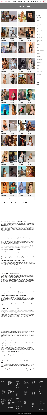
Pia (2, 85)
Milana (28, 100)
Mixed (25, 385)
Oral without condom (11, 385)
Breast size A (33, 392)
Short (40, 382)
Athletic (17, 388)
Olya (11, 193)
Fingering (2, 402)
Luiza (20, 147)
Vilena (20, 131)
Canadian (25, 395)
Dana (2, 54)
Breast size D (33, 395)
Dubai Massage (41, 409)
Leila (2, 116)
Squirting (9, 393)
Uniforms (9, 399)
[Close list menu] (36, 15)
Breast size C (33, 394)
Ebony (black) (26, 382)
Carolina (20, 85)
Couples (2, 389)
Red (39, 391)
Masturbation (10, 383)
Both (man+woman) (19, 406)
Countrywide (41, 395)
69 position (2, 382)
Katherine (29, 85)
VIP (24, 1)
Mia (10, 23)
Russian (33, 383)
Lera (11, 69)
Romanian (33, 382)
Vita (28, 54)
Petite (17, 392)
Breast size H (33, 400)
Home (5, 1)
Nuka (11, 131)
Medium (40, 383)
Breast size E (33, 396)
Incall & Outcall (10, 405)
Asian (24, 381)
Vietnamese (33, 389)
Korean (25, 403)
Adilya (20, 69)
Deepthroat (2, 394)
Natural (17, 385)
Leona (28, 116)
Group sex (2, 409)
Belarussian (25, 392)
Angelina (20, 38)
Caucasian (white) (26, 383)
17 (9, 198)
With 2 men (10, 400)
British (25, 394)
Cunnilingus (2, 393)
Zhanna (11, 85)
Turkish (33, 385)
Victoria (28, 178)
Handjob (9, 381)
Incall (9, 403)
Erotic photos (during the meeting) (4, 401)
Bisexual (17, 381)
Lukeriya (3, 147)
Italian (25, 401)
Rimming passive (10, 389)
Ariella (20, 54)
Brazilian (25, 393)
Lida (2, 131)
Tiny (16, 396)
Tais (28, 147)
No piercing (17, 399)
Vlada (28, 193)
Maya (2, 178)
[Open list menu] (36, 80)
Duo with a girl (3, 398)
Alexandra (12, 147)
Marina (11, 162)
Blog (40, 1)
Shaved (17, 384)
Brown (40, 389)
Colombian (25, 396)
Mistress (9, 384)
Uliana (28, 23)
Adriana (11, 116)
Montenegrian (26, 405)
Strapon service (10, 394)
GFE (1, 405)
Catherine (12, 178)
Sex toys (9, 392)
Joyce (2, 69)
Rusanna (3, 38)
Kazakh (25, 402)
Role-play (9, 390)
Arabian (17, 409)
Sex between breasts (11, 391)
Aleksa (28, 38)
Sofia (20, 193)
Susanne (20, 23)
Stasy (28, 131)
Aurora (20, 100)
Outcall (9, 404)
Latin (24, 384)
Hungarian (25, 400)
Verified (14, 1)
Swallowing (10, 398)
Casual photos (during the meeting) (4, 386)
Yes (32, 406)
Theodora (12, 100)
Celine (2, 162)
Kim (2, 100)
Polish (25, 409)
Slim (16, 394)
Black (40, 390)
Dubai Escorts (41, 404)
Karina (2, 23)
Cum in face (2, 390)
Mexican (25, 404)
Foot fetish (2, 403)
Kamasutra (10, 382)
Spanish (33, 384)
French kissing (3, 404)
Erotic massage (3, 399)
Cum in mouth (3, 391)
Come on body (3, 392)
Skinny (17, 393)
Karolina (20, 116)
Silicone (33, 404)
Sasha (20, 178)
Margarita (12, 38)
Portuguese (33, 381)
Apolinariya (21, 162)
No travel (40, 394)
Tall (16, 395)
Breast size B (33, 393)
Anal (1, 383)
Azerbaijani (25, 391)
